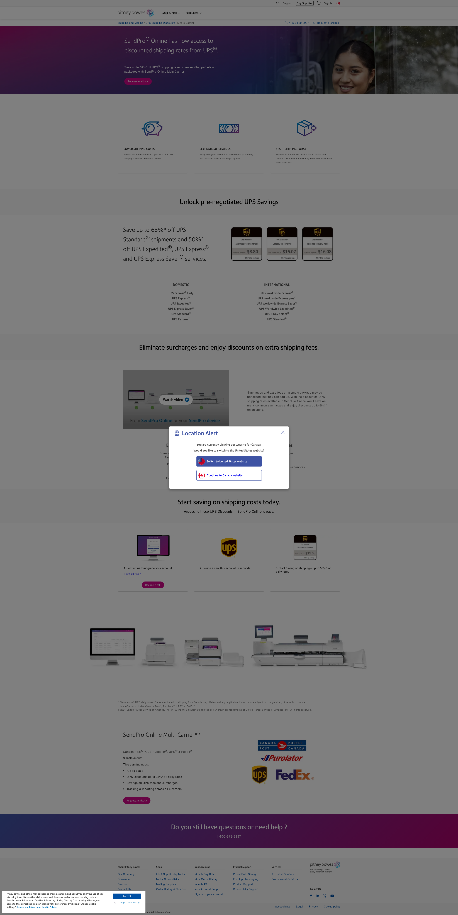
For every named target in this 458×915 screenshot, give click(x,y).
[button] (127, 903)
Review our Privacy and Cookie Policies (37, 907)
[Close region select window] (283, 432)
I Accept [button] (127, 896)
